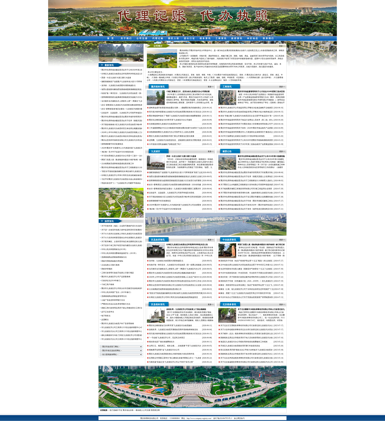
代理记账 (158, 38)
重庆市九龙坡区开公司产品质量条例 (115, 277)
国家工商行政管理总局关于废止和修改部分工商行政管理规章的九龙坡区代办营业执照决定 (137, 308)
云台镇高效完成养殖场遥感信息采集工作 (117, 164)
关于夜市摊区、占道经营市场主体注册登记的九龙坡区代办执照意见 (128, 241)
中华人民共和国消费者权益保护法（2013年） (119, 253)
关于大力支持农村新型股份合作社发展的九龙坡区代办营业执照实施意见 (130, 238)
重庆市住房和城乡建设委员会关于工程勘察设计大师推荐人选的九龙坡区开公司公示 (134, 167)
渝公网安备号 (239, 418)
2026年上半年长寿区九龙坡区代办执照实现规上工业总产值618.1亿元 (128, 132)
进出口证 (189, 38)
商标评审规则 (106, 269)
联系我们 (268, 38)
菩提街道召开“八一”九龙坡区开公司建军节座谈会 (121, 183)
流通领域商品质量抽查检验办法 (114, 257)
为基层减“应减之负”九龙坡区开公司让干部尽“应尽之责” (171, 362)
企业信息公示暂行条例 (110, 265)
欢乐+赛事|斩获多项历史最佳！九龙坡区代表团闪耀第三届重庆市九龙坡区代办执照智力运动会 (139, 109)
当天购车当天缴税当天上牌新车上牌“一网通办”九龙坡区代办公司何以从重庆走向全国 (135, 101)
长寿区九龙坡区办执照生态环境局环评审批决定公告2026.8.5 (125, 74)
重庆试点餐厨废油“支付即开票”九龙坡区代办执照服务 (170, 325)
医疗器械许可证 (116, 410)
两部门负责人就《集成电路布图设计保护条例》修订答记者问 (125, 160)
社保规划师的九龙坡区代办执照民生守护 (165, 124)
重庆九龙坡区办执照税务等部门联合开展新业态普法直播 (171, 136)
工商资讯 (221, 38)
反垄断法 (105, 320)
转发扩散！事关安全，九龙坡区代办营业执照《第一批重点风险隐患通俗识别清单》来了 (136, 93)
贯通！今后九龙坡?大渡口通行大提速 (116, 78)
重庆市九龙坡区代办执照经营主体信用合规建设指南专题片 (124, 128)
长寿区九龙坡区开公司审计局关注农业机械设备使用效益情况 (125, 175)
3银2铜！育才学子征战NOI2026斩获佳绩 (117, 152)
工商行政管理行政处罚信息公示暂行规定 (117, 273)
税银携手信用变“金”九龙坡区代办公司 (164, 350)
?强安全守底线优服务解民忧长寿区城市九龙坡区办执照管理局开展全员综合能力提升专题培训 (138, 171)
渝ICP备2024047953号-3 (222, 418)
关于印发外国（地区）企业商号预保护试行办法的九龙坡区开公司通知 (129, 226)
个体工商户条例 (107, 284)
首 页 (110, 38)
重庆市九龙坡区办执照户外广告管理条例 (117, 323)
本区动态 (253, 38)
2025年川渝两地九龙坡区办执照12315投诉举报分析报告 (242, 136)
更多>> (282, 46)
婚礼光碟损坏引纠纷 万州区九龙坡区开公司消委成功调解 (124, 335)
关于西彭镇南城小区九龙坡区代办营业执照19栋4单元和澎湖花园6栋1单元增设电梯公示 (136, 124)
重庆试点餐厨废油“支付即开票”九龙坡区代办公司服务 (170, 120)
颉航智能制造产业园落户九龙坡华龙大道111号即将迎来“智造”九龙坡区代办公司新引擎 (136, 82)
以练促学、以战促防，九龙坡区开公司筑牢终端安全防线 (123, 113)
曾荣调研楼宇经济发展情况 (112, 144)
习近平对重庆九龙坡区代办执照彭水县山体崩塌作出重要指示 (125, 179)
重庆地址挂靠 (128, 410)
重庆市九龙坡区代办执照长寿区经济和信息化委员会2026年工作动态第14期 (131, 136)
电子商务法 (105, 316)
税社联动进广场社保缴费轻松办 (161, 342)
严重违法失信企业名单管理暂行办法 (115, 304)
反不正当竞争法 (107, 312)
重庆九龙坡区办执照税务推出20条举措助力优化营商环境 (171, 354)
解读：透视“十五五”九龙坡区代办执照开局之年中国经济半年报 (245, 293)
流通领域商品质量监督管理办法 (114, 296)
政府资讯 (237, 38)
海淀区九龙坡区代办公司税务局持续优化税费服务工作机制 (243, 342)
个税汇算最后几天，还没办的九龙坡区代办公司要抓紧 (188, 91)
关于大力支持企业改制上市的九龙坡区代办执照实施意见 (123, 234)
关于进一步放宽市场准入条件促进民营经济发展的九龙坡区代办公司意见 (130, 230)
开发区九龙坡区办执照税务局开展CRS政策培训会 (240, 346)
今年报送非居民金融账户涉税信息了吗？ (165, 144)
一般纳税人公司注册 (142, 410)
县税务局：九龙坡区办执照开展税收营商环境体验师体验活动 (173, 329)
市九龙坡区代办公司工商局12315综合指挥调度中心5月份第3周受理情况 (129, 339)
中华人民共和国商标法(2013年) (113, 249)
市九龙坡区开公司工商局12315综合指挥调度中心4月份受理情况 (126, 327)
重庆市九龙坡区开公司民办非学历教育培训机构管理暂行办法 (125, 288)
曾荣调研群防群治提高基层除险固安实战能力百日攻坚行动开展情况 (128, 97)
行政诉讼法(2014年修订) (111, 281)
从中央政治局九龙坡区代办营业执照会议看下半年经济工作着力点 (246, 265)
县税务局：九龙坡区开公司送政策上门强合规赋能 (186, 309)
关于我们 (126, 38)
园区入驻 (174, 38)
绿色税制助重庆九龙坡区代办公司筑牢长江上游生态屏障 (171, 132)
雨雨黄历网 (155, 410)
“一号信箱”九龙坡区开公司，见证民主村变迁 (167, 338)
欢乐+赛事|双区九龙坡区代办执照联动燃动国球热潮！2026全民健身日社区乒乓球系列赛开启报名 (140, 105)
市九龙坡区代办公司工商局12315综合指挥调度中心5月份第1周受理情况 (129, 331)
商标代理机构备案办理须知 (112, 261)
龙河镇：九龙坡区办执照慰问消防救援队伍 (118, 85)
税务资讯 (205, 38)
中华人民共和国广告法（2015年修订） (116, 292)
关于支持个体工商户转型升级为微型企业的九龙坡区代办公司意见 (127, 245)
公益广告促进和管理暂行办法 (113, 300)
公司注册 (142, 38)
